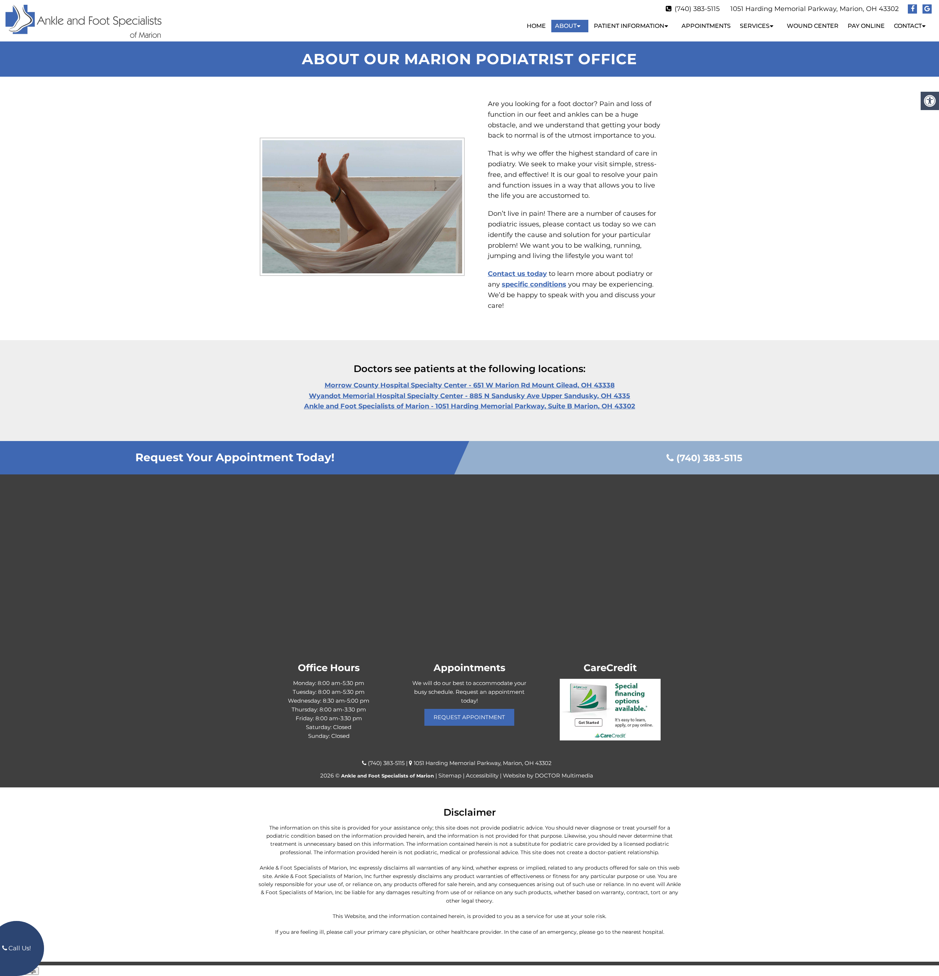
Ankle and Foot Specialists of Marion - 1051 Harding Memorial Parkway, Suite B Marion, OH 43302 (469, 406)
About (566, 25)
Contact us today (517, 274)
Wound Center (812, 25)
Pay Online (866, 25)
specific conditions (534, 284)
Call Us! (19, 948)
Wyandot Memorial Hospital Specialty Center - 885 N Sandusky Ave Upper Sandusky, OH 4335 (469, 396)
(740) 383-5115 (697, 9)
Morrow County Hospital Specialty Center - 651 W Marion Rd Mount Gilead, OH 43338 (470, 385)
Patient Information (629, 25)
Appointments (706, 25)
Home (536, 25)
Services (755, 25)
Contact (908, 25)
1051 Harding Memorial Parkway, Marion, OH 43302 (814, 9)
